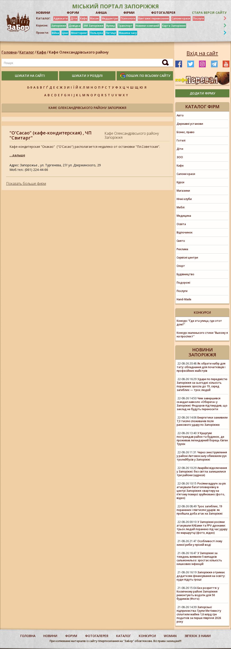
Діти (74, 18)
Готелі (181, 140)
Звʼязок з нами (198, 636)
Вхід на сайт (202, 53)
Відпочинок (185, 232)
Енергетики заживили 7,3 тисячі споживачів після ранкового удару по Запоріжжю (202, 421)
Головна (9, 52)
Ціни (65, 33)
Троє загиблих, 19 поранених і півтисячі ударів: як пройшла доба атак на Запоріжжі (199, 509)
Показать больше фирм (26, 183)
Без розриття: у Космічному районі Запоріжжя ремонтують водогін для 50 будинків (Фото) (198, 593)
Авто (180, 115)
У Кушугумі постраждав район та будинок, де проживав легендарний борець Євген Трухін (202, 438)
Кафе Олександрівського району (79, 52)
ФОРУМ (73, 12)
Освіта (181, 224)
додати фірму (202, 93)
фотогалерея (96, 636)
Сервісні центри (187, 257)
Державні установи (190, 124)
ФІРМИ (128, 12)
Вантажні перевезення (153, 18)
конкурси (147, 636)
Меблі (181, 207)
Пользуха (96, 33)
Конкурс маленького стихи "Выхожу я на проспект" (202, 334)
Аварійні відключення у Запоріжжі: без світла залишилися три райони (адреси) (202, 471)
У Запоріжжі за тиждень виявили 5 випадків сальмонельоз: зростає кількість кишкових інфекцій (199, 558)
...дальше (17, 155)
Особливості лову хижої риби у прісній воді (199, 543)
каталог (123, 636)
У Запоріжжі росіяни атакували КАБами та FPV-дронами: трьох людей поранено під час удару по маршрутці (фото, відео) (202, 527)
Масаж (94, 18)
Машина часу (128, 33)
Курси (180, 182)
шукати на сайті (30, 75)
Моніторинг (79, 33)
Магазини (183, 191)
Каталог (26, 52)
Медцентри (110, 18)
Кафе (83, 18)
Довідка (74, 26)
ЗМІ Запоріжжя (93, 26)
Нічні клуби (184, 199)
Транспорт (125, 26)
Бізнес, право (185, 132)
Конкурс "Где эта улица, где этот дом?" (199, 322)
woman (170, 636)
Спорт (181, 266)
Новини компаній (147, 26)
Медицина (184, 216)
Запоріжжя (58, 26)
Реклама (182, 249)
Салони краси (181, 18)
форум (71, 636)
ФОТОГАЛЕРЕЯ (163, 12)
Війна (55, 33)
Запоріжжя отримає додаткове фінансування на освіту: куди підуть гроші (201, 575)
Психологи (128, 18)
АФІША (101, 12)
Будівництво (185, 274)
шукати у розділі (87, 75)
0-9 (29, 87)
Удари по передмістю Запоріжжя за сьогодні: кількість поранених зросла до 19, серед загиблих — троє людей (202, 384)
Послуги (198, 18)
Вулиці (110, 26)
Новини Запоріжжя (202, 352)
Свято (181, 241)
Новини (50, 636)
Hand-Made (184, 299)
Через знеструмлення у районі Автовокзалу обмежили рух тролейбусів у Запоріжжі (202, 455)
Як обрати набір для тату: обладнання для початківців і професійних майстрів (201, 367)
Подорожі (183, 283)
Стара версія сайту (209, 12)
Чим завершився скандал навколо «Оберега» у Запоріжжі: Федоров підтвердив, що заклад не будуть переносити (202, 403)
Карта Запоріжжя (174, 26)
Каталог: (43, 18)
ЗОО (180, 157)
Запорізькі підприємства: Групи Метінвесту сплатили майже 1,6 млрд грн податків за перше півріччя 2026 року (199, 614)
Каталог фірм (202, 106)
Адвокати (61, 18)
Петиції (111, 33)
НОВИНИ (43, 12)
